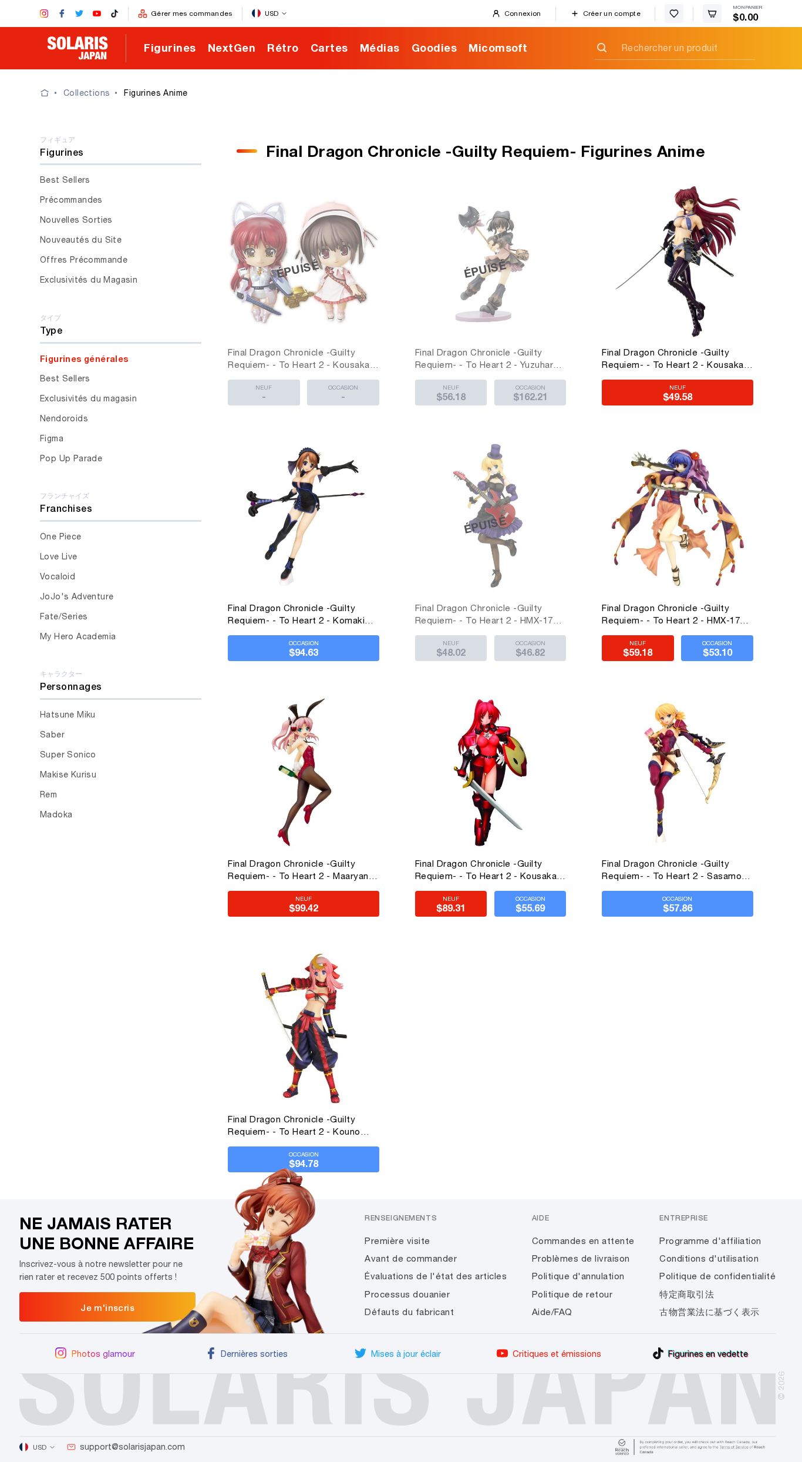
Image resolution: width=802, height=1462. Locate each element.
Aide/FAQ (552, 1312)
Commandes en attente (583, 1241)
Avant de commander (411, 1258)
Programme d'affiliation (710, 1241)
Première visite (397, 1241)
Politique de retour (572, 1294)
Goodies (434, 47)
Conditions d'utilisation (709, 1258)
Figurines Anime (155, 93)
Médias (380, 47)
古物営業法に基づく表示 (709, 1312)
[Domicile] (51, 93)
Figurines (170, 47)
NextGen (232, 47)
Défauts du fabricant (409, 1312)
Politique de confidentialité (717, 1276)
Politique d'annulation (578, 1276)
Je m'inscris (107, 1307)
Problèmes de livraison (581, 1258)
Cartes (329, 47)
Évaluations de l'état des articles (436, 1276)
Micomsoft (498, 47)
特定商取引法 (686, 1294)
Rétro (283, 47)
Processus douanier (407, 1294)
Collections (86, 93)
